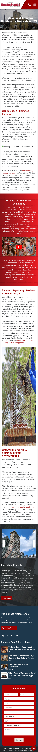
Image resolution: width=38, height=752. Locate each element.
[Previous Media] (3, 543)
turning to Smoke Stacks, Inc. (23, 507)
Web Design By (19, 750)
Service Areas (8, 750)
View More (6, 598)
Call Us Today (9, 628)
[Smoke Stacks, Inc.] (10, 4)
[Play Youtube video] (19, 246)
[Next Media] (34, 543)
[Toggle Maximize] (34, 531)
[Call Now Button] (33, 748)
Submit (19, 740)
